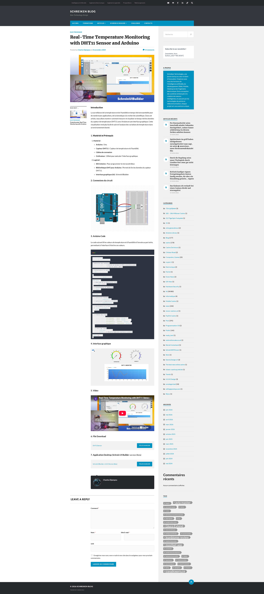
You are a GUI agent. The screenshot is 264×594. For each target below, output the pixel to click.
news (167, 306)
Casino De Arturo (172, 247)
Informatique (170, 296)
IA (166, 291)
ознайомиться (175, 571)
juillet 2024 (170, 454)
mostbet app (174, 545)
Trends (168, 374)
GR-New (169, 282)
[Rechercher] (191, 34)
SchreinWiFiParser (172, 350)
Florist (168, 272)
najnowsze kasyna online (172, 556)
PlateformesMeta (182, 560)
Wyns (168, 394)
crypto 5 (169, 262)
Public (168, 330)
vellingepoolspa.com (173, 389)
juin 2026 (169, 410)
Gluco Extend (174, 526)
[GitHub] (173, 3)
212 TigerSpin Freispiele (174, 218)
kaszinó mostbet (186, 533)
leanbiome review (177, 537)
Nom (93, 532)
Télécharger (144, 445)
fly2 (179, 518)
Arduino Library (171, 233)
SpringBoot (177, 567)
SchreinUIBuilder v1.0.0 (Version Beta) (105, 464)
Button (182, 507)
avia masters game (170, 507)
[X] (187, 3)
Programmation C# (172, 325)
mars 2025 (169, 444)
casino (168, 243)
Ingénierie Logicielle (113, 3)
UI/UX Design (171, 379)
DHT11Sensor (97, 445)
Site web (107, 538)
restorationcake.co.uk (173, 340)
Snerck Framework (184, 564)
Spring (167, 567)
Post (167, 321)
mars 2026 (169, 424)
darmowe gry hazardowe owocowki (174, 514)
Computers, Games (172, 257)
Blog (167, 238)
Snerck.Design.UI (172, 360)
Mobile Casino (171, 301)
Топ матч (188, 567)
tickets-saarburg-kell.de (174, 369)
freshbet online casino (171, 522)
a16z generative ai (172, 228)
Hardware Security (172, 286)
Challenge (135, 23)
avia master (183, 502)
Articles (100, 23)
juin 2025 (169, 439)
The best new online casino (175, 364)
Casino (167, 511)
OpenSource (169, 560)
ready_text (169, 335)
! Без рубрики (171, 208)
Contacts (148, 23)
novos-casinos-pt (172, 311)
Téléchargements (139, 3)
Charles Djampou (84, 50)
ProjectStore (127, 3)
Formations (88, 23)
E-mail (127, 532)
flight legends (169, 518)
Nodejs (185, 556)
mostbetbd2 (169, 548)
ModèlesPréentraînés (171, 541)
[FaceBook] (178, 3)
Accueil (75, 23)
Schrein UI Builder (117, 23)
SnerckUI (80, 590)
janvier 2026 (170, 429)
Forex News (170, 277)
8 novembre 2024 (99, 50)
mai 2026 (169, 415)
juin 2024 (169, 458)
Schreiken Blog (83, 11)
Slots (167, 355)
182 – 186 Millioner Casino (175, 213)
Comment (95, 508)
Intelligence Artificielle (79, 3)
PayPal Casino (171, 316)
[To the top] (191, 582)
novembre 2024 (171, 449)
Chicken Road (171, 252)
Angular (168, 503)
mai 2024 (169, 463)
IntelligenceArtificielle (171, 533)
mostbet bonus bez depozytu (173, 552)
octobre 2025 (170, 434)
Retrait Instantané (172, 345)
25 (167, 223)
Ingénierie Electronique (96, 3)
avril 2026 (169, 419)
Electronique (76, 32)
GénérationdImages (171, 529)
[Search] (192, 3)
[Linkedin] (182, 3)
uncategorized (171, 384)
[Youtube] (168, 3)
